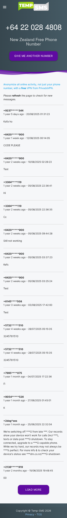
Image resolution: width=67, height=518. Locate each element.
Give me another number (33, 56)
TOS (39, 514)
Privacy (29, 514)
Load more (33, 488)
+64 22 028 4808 (34, 26)
